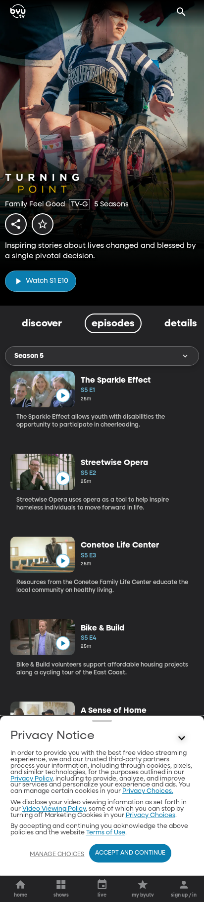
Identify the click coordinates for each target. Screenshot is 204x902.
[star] (42, 224)
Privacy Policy (31, 779)
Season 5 (29, 356)
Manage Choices (57, 855)
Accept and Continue (130, 853)
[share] (16, 224)
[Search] (181, 12)
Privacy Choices (150, 815)
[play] (62, 396)
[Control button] (181, 738)
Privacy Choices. (147, 791)
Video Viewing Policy (54, 809)
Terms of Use (105, 832)
